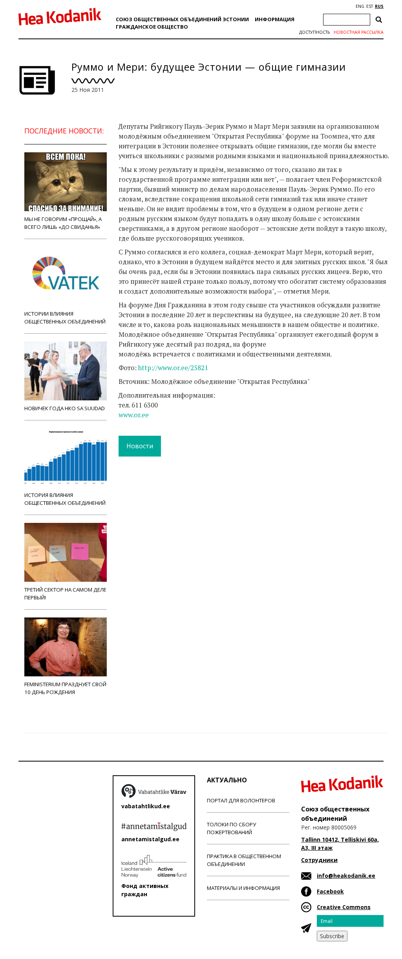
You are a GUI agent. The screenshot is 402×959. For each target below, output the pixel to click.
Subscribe (332, 936)
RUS (379, 6)
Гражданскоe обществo (152, 26)
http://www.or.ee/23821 (173, 368)
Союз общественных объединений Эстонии (182, 19)
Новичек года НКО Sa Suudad (64, 408)
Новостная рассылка (359, 32)
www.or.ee (134, 415)
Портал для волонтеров (241, 800)
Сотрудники (319, 860)
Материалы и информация (243, 887)
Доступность (314, 32)
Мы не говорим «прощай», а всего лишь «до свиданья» (63, 223)
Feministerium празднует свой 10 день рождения (65, 688)
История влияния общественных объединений (65, 498)
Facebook (330, 891)
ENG (360, 6)
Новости (139, 446)
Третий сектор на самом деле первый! (65, 593)
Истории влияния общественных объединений (65, 317)
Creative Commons (344, 907)
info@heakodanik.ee (346, 875)
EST (369, 6)
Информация (274, 19)
